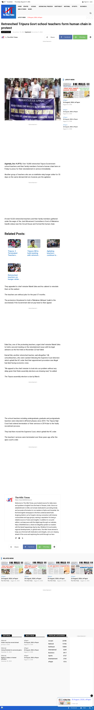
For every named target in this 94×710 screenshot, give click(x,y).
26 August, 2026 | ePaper (71, 102)
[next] (91, 17)
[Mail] (19, 537)
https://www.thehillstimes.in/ (23, 500)
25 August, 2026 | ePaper (70, 111)
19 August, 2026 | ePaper (35, 17)
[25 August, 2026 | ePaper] (35, 568)
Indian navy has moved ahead (10, 642)
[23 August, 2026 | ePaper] (59, 568)
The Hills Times (12, 37)
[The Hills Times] (8, 11)
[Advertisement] (47, 59)
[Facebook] (16, 537)
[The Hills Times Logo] (9, 708)
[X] (22, 537)
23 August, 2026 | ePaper (70, 119)
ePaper (65, 100)
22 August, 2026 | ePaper (70, 127)
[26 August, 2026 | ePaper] (76, 90)
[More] (90, 37)
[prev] (87, 17)
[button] (90, 13)
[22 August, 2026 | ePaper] (82, 568)
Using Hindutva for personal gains (11, 650)
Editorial (6, 635)
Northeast (6, 32)
